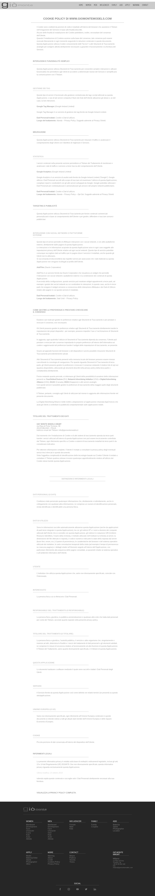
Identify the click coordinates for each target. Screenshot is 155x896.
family (114, 5)
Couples (94, 827)
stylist (115, 827)
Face (28, 829)
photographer (118, 829)
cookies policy (54, 862)
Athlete (29, 839)
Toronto (72, 860)
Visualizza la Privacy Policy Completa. (56, 793)
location (116, 831)
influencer (104, 5)
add (121, 5)
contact (145, 5)
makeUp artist (31, 858)
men (95, 5)
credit (50, 860)
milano (72, 856)
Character (30, 831)
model (28, 856)
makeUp (116, 825)
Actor (28, 837)
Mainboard (30, 825)
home (81, 5)
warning (136, 5)
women (88, 5)
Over (50, 833)
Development (31, 827)
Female (72, 825)
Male (71, 827)
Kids (28, 835)
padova (72, 858)
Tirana (72, 862)
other (28, 864)
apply (127, 5)
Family (94, 825)
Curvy (28, 833)
